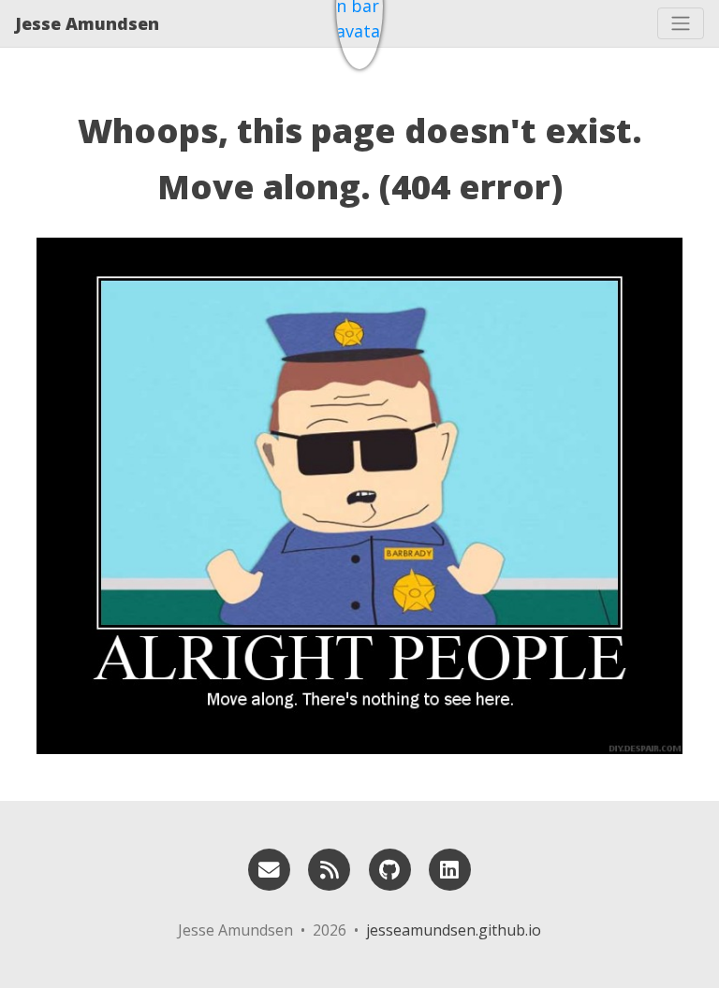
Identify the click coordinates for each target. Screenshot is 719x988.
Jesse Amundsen (87, 23)
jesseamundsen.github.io (453, 930)
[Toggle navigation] (680, 23)
